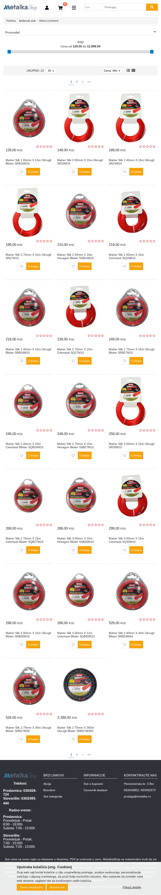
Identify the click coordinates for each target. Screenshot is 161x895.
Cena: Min (111, 70)
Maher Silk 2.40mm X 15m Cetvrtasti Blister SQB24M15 (24, 445)
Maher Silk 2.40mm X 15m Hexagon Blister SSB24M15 (75, 256)
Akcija (47, 783)
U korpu (33, 171)
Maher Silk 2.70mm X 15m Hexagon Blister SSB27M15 (75, 445)
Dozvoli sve (57, 887)
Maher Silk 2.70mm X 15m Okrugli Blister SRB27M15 (131, 351)
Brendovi (49, 790)
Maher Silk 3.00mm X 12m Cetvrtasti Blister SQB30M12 (76, 634)
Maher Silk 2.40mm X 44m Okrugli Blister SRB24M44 (131, 634)
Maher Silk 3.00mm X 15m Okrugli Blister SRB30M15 (28, 634)
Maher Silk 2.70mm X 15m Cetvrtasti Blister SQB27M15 (24, 540)
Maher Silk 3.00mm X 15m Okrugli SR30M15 (131, 445)
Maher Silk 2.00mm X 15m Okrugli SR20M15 (80, 161)
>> (89, 81)
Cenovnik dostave (95, 790)
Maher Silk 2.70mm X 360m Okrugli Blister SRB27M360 (75, 729)
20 (50, 70)
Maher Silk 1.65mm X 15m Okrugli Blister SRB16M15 (28, 161)
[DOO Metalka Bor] (20, 7)
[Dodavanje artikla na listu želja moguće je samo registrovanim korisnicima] (21, 171)
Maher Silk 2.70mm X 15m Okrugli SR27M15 (28, 256)
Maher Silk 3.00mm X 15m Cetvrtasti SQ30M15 (126, 540)
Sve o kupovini (93, 783)
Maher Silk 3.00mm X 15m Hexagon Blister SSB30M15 (75, 540)
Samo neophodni (31, 887)
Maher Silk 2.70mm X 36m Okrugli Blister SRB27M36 (28, 729)
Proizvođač (12, 32)
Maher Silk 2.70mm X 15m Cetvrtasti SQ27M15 (74, 351)
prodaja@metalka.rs (137, 796)
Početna (11, 20)
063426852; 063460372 (140, 790)
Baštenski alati (27, 20)
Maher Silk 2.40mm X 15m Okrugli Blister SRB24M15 (28, 351)
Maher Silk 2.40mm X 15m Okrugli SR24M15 (131, 161)
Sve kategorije (52, 796)
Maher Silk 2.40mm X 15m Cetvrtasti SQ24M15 (126, 256)
